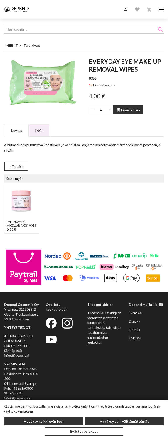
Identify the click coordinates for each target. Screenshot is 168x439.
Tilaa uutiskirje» (100, 304)
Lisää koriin (128, 110)
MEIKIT (11, 45)
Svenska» (136, 313)
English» (135, 338)
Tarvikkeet (32, 45)
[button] (125, 10)
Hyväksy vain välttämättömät (124, 421)
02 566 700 (19, 346)
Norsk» (134, 329)
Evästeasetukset (84, 431)
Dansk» (134, 321)
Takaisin (16, 166)
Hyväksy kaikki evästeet (44, 421)
